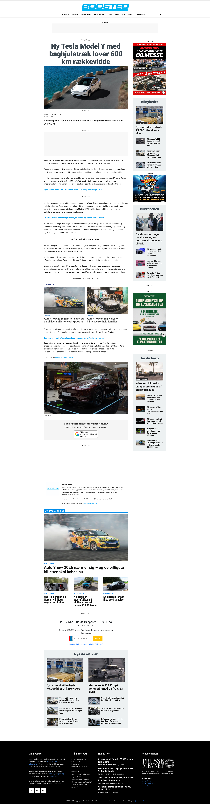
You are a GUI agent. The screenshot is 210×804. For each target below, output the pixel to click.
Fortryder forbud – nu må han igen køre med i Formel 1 (155, 275)
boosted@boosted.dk (90, 503)
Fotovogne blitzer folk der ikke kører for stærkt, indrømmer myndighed (112, 721)
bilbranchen (33, 764)
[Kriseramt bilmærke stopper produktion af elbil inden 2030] (149, 371)
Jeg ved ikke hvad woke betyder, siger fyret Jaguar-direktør (155, 264)
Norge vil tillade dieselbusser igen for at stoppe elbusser (154, 432)
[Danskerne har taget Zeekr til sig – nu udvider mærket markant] (140, 397)
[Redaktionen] (53, 493)
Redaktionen (56, 114)
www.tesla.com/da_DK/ (64, 357)
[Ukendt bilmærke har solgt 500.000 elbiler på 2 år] (94, 700)
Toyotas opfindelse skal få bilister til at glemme (112, 709)
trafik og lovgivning (56, 774)
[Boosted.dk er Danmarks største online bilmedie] (105, 7)
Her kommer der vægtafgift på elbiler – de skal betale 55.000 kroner (155, 444)
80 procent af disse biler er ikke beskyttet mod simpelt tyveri (70, 710)
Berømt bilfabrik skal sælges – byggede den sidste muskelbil (69, 721)
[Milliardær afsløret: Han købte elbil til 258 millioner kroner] (140, 421)
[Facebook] (31, 790)
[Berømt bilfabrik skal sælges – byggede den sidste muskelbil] (52, 721)
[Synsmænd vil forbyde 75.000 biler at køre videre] (65, 670)
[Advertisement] (105, 28)
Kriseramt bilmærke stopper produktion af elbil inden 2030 (149, 386)
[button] (160, 14)
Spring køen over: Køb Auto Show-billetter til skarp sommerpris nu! (73, 190)
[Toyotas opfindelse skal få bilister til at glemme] (94, 711)
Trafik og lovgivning (52, 681)
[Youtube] (43, 790)
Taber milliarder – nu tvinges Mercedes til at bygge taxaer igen (69, 700)
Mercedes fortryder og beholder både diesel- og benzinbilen (154, 252)
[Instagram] (37, 790)
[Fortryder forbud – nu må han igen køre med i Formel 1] (140, 275)
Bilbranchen (139, 230)
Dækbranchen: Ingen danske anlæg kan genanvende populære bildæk (149, 239)
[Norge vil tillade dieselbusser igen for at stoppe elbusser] (140, 431)
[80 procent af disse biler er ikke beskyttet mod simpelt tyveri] (52, 711)
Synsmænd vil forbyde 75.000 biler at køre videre (63, 687)
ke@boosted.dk (139, 801)
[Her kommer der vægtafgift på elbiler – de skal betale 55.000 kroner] (140, 442)
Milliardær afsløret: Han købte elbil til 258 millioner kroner (155, 421)
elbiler (49, 761)
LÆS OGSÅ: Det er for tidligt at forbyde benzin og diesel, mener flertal (74, 218)
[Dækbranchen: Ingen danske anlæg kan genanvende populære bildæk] (149, 222)
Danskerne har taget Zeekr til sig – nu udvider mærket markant (155, 398)
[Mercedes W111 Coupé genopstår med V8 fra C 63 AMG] (106, 670)
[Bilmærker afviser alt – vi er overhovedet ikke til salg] (140, 409)
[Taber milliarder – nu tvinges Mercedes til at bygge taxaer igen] (52, 700)
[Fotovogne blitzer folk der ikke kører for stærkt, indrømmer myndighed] (94, 721)
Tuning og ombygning (95, 681)
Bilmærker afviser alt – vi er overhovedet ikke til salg (155, 410)
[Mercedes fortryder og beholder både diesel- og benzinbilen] (140, 251)
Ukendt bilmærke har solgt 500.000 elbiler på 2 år (112, 699)
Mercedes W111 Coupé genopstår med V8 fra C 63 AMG (105, 689)
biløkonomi (54, 776)
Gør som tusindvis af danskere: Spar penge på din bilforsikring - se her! (74, 338)
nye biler (55, 761)
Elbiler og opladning (141, 379)
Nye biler (86, 39)
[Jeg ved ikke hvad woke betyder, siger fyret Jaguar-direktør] (140, 263)
